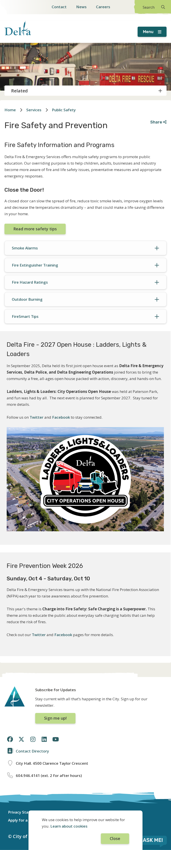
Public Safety (64, 109)
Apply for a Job (21, 820)
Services (33, 109)
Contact (59, 6)
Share (156, 122)
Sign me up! (55, 718)
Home (10, 109)
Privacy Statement (25, 812)
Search (149, 7)
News (81, 6)
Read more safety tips (35, 228)
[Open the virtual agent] (148, 841)
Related (19, 91)
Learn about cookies (69, 826)
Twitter (36, 417)
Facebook (61, 417)
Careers (103, 6)
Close (115, 838)
